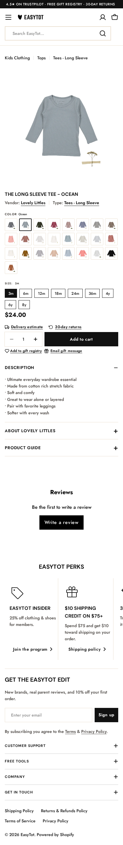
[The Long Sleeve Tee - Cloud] (39, 253)
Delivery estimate (27, 327)
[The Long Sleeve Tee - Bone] (97, 253)
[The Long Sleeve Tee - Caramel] (11, 267)
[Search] (102, 33)
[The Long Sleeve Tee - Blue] (68, 253)
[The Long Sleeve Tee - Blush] (54, 253)
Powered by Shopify (55, 835)
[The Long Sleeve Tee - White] (39, 239)
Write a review (61, 522)
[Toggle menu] (8, 17)
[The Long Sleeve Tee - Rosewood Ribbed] (111, 239)
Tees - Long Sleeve (70, 58)
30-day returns (68, 327)
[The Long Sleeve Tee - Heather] (97, 224)
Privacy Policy (94, 731)
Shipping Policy (19, 811)
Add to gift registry (26, 351)
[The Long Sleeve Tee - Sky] (97, 239)
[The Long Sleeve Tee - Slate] (11, 224)
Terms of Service (20, 821)
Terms (70, 731)
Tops (41, 58)
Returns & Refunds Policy (64, 811)
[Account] (102, 17)
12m (41, 293)
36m (92, 293)
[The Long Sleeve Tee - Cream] (11, 253)
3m (10, 293)
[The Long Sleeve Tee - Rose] (11, 239)
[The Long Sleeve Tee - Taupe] (111, 224)
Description (19, 367)
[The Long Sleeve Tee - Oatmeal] (82, 239)
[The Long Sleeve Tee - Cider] (25, 253)
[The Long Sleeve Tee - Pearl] (54, 239)
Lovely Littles (33, 203)
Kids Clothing (17, 58)
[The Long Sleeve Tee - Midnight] (82, 224)
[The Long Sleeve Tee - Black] (111, 253)
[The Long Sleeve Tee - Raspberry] (54, 224)
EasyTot (27, 835)
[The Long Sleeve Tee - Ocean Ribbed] (68, 239)
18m (58, 293)
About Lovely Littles (30, 431)
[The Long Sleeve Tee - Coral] (82, 253)
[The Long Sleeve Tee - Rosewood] (25, 239)
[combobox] (58, 33)
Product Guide (23, 448)
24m (75, 293)
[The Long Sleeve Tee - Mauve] (68, 224)
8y (24, 305)
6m (25, 293)
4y (108, 293)
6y (10, 305)
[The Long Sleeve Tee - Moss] (39, 224)
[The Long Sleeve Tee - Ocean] (25, 224)
